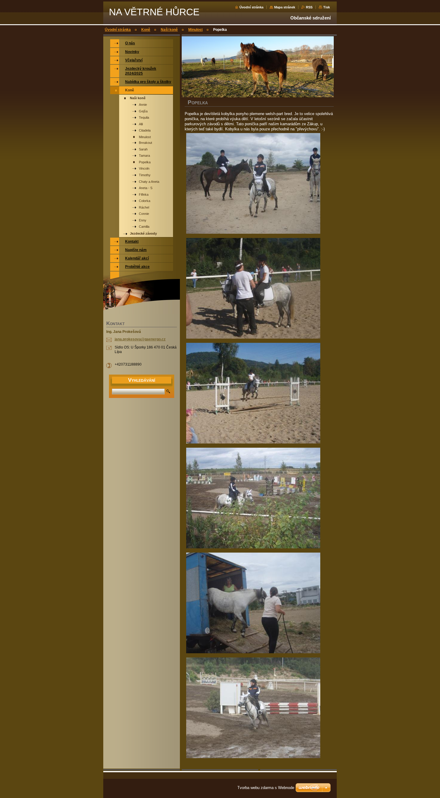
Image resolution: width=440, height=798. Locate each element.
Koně (145, 29)
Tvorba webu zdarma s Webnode (265, 787)
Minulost (195, 29)
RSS (309, 7)
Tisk (326, 7)
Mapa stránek (284, 7)
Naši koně (169, 29)
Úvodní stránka (251, 7)
